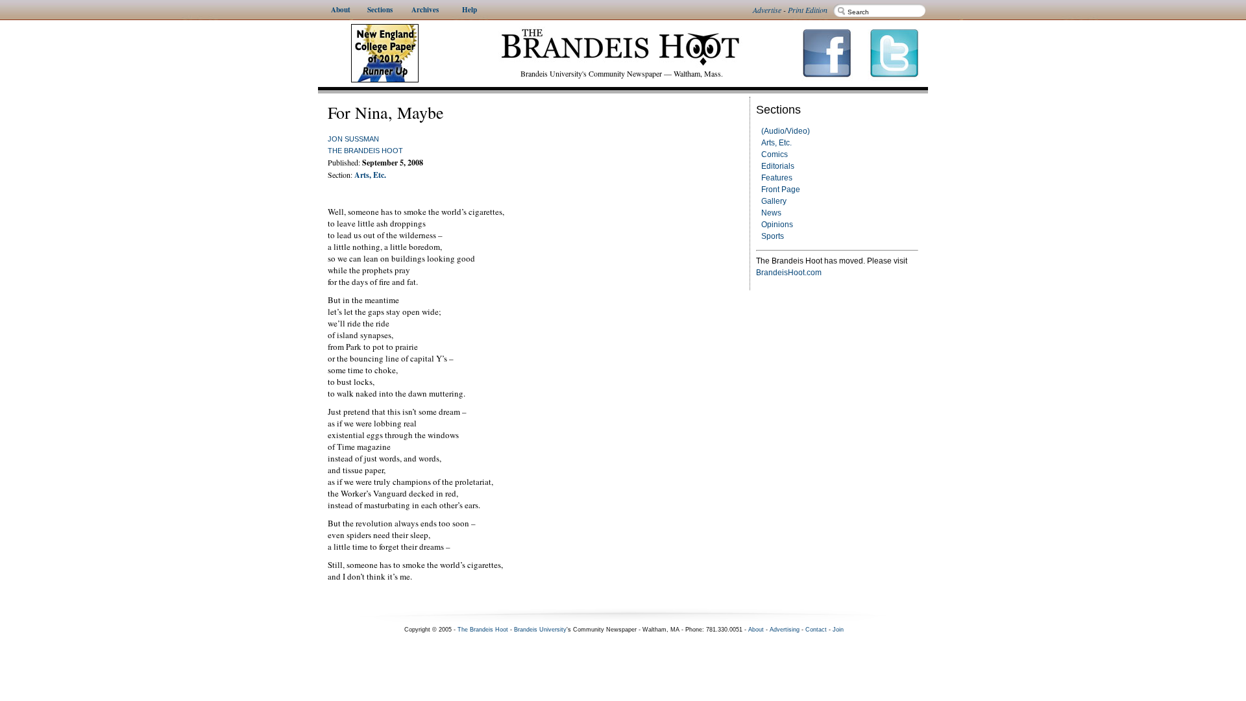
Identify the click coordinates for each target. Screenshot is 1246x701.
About (756, 629)
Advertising (785, 629)
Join (838, 629)
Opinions (777, 224)
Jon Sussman (353, 139)
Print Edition (807, 10)
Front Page (780, 189)
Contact (816, 629)
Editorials (777, 166)
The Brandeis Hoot (365, 150)
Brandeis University (540, 629)
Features (776, 177)
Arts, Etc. (776, 142)
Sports (772, 236)
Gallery (774, 201)
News (771, 212)
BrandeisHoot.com (789, 272)
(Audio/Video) (785, 131)
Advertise (767, 10)
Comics (774, 154)
